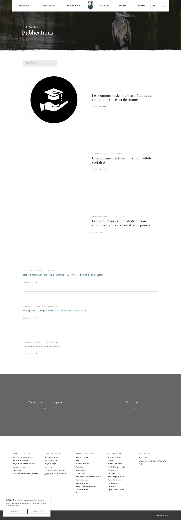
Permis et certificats (114, 480)
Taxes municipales (82, 489)
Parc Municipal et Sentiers (116, 476)
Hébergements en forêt (20, 460)
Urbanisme (79, 467)
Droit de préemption (82, 483)
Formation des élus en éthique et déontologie (55, 474)
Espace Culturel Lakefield (116, 489)
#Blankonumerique (162, 515)
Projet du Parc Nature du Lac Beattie (24, 463)
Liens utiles (111, 473)
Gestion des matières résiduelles (86, 486)
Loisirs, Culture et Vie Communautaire (88, 476)
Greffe (78, 460)
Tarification (17, 470)
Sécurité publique (82, 480)
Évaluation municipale (83, 493)
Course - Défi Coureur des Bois (23, 457)
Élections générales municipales (55, 470)
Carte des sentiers (19, 467)
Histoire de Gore (113, 470)
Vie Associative (113, 483)
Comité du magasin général (116, 467)
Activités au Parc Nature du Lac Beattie (25, 473)
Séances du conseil (51, 460)
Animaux (110, 460)
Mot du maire (49, 467)
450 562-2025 (143, 457)
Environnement (81, 470)
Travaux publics (81, 473)
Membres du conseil (51, 457)
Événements (112, 486)
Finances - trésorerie (83, 463)
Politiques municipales (115, 463)
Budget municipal (50, 463)
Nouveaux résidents (114, 457)
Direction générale (82, 457)
